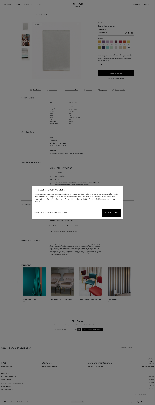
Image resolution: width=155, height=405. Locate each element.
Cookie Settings (40, 212)
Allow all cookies (111, 212)
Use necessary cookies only (57, 212)
